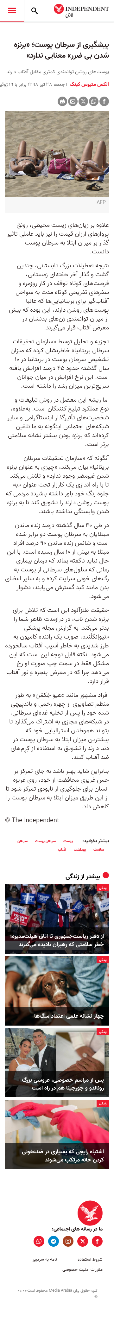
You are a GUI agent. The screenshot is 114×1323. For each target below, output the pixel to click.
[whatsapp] (39, 1241)
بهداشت (80, 850)
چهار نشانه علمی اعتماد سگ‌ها (69, 1016)
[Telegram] (53, 1241)
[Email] (73, 101)
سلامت (98, 850)
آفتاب (62, 850)
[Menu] (12, 11)
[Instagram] (68, 1241)
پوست (68, 841)
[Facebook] (104, 101)
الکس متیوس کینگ (88, 84)
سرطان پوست (45, 841)
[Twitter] (83, 101)
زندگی (72, 877)
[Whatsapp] (93, 101)
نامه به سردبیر (45, 1259)
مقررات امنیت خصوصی (82, 1269)
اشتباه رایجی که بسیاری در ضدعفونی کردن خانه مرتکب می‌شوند (63, 1156)
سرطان (22, 841)
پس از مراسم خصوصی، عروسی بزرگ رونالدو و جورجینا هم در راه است (63, 1084)
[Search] (34, 11)
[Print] (62, 101)
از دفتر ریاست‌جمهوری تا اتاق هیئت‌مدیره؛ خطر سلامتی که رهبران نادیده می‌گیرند (57, 940)
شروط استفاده (90, 1259)
